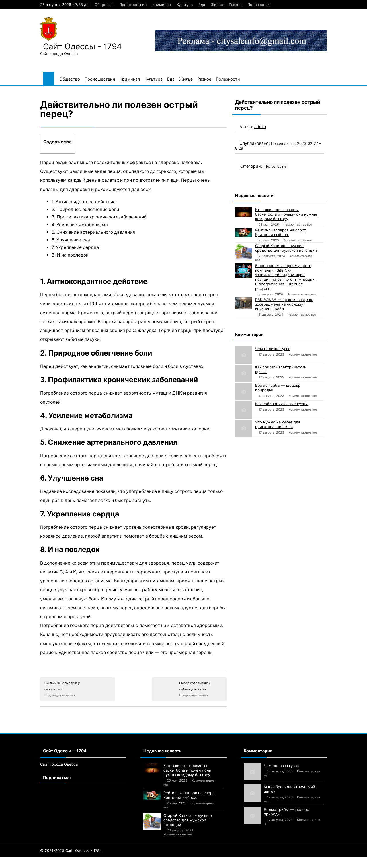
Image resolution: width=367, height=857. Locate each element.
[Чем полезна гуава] (243, 355)
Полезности (258, 4)
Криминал (161, 4)
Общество (104, 4)
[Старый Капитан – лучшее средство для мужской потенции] (243, 252)
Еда (201, 4)
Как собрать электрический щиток (281, 369)
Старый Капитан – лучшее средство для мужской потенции (286, 248)
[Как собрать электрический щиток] (243, 373)
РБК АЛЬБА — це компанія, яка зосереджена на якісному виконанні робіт (284, 304)
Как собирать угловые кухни (281, 403)
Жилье (217, 4)
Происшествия (133, 4)
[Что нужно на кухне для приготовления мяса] (243, 428)
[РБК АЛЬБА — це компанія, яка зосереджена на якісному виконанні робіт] (243, 303)
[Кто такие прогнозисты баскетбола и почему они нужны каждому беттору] (243, 212)
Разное (235, 4)
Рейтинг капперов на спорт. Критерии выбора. (281, 232)
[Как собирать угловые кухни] (243, 410)
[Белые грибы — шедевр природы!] (243, 391)
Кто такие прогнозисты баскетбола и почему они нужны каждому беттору (286, 214)
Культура (185, 4)
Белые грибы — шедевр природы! (277, 387)
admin (260, 126)
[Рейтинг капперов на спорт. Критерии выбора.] (243, 232)
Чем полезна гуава (272, 348)
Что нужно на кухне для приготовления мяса (277, 424)
